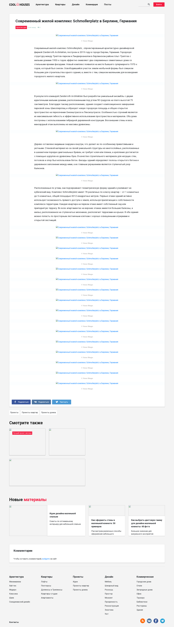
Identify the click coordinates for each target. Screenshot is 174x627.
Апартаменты (47, 598)
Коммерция (92, 4)
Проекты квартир (81, 586)
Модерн (12, 590)
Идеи (75, 582)
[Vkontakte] (41, 402)
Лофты (44, 582)
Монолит (109, 598)
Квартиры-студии (49, 594)
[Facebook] (21, 402)
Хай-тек (12, 586)
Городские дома (144, 582)
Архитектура (42, 4)
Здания (140, 610)
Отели (139, 586)
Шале (11, 598)
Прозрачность (111, 602)
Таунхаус (141, 598)
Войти (159, 4)
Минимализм (15, 582)
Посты (107, 4)
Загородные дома (144, 590)
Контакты (14, 622)
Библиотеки (142, 602)
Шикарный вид (111, 586)
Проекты (78, 576)
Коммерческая (145, 576)
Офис (139, 594)
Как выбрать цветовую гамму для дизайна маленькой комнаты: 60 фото (146, 523)
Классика (13, 594)
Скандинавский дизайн (19, 602)
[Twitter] (61, 402)
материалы (35, 499)
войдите (46, 559)
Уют (107, 614)
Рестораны (142, 606)
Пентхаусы (46, 586)
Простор (109, 594)
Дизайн (75, 4)
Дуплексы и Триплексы (51, 590)
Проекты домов (80, 590)
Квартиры (60, 4)
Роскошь (109, 590)
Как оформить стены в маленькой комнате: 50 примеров (103, 523)
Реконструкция (112, 606)
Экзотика (109, 610)
